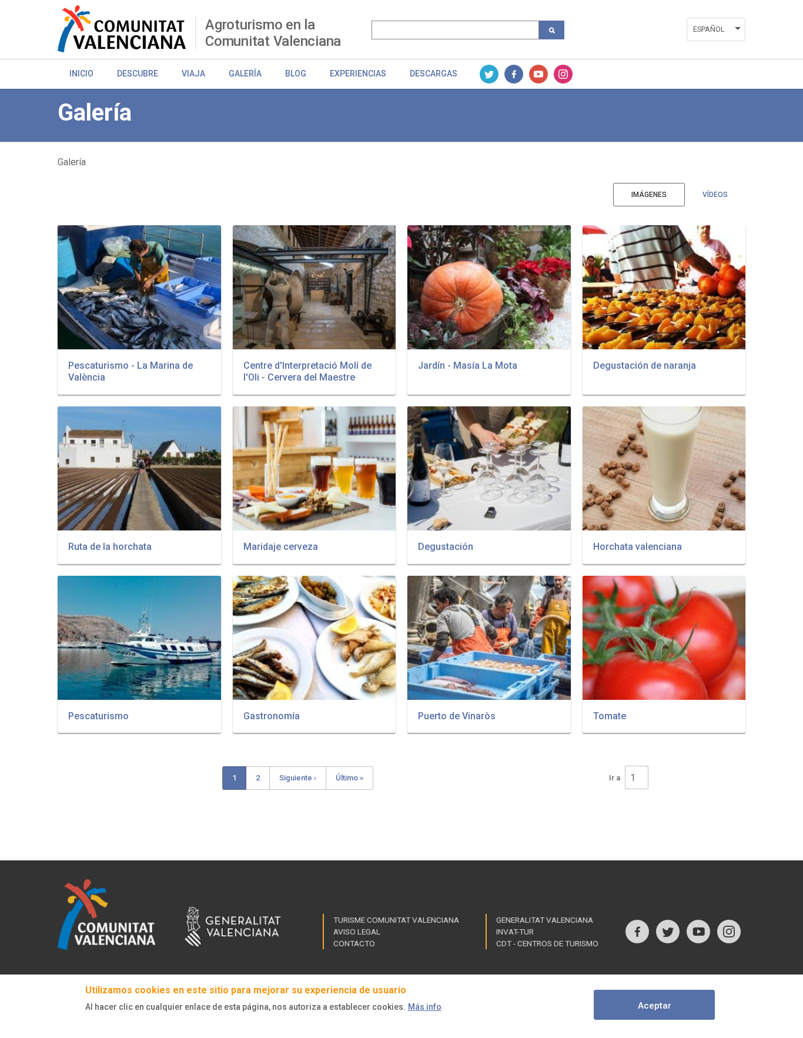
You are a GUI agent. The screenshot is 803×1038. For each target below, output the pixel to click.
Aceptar (654, 1005)
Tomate (609, 716)
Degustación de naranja (644, 365)
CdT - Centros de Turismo (547, 943)
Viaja (193, 73)
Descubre (137, 73)
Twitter (489, 74)
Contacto (354, 943)
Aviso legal (356, 931)
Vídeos (715, 195)
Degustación (445, 546)
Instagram (563, 74)
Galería (245, 73)
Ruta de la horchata (110, 546)
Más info (424, 1007)
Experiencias (358, 73)
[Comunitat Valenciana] (126, 28)
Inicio (81, 73)
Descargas (433, 73)
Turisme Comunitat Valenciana (396, 919)
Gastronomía (271, 716)
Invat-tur (515, 931)
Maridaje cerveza (280, 546)
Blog (295, 73)
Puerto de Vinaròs (457, 716)
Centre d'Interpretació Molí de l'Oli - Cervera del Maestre (307, 371)
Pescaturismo (98, 716)
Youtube (538, 74)
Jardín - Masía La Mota (467, 365)
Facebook (513, 74)
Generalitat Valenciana (544, 919)
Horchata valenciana (637, 546)
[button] (139, 287)
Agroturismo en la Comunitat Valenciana (273, 32)
